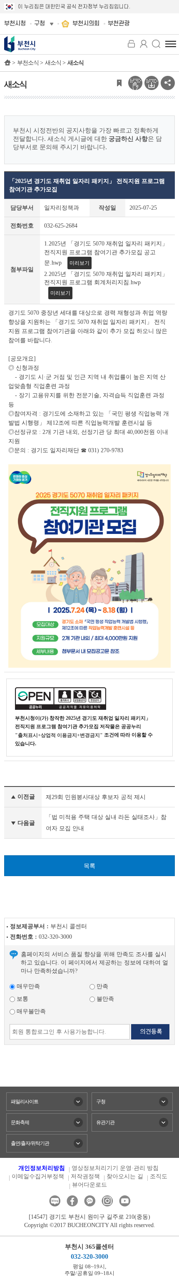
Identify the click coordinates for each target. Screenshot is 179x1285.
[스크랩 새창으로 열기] (119, 82)
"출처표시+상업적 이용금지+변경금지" (59, 735)
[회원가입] (143, 43)
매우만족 (27, 986)
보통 (21, 999)
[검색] (156, 43)
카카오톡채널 (89, 1201)
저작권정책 (85, 1176)
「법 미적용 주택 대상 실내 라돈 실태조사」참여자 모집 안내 (106, 823)
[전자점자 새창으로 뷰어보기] (135, 82)
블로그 (54, 1201)
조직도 (158, 1176)
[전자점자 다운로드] (151, 82)
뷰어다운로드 (89, 1185)
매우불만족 (30, 1011)
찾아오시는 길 (125, 1176)
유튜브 (124, 1201)
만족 (101, 986)
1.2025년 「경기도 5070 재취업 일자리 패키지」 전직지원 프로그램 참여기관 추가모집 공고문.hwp (106, 253)
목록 (89, 866)
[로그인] (131, 43)
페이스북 (72, 1201)
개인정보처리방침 (41, 1168)
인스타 (107, 1201)
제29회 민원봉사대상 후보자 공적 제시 (96, 797)
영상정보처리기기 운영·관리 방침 (115, 1168)
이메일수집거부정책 (38, 1176)
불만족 (104, 999)
